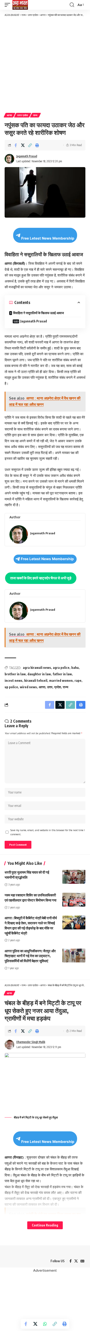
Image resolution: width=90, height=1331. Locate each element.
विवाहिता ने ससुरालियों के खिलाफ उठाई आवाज (38, 313)
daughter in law (39, 674)
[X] (76, 1261)
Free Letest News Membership (47, 238)
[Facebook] (70, 1261)
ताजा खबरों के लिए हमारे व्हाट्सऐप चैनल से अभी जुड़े (40, 578)
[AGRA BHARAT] (20, 5)
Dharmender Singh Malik (30, 1042)
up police (11, 687)
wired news (28, 687)
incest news (13, 680)
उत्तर (49, 687)
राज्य (35, 115)
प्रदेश (57, 687)
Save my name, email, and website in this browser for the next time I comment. (47, 832)
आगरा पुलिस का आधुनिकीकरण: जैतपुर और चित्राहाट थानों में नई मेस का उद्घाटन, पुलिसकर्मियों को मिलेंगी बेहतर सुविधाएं (30, 956)
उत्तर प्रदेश (22, 115)
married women (61, 680)
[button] (8, 5)
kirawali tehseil (35, 680)
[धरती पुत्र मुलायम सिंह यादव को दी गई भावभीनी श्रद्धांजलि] (73, 877)
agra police (61, 668)
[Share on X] (23, 145)
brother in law (15, 674)
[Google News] (82, 1261)
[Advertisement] (45, 64)
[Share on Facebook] (15, 145)
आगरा (9, 115)
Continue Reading (45, 1225)
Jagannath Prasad (26, 156)
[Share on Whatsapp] (45, 1324)
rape (78, 680)
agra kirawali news (37, 668)
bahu (75, 668)
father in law (62, 674)
